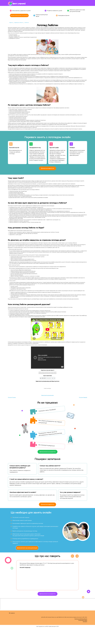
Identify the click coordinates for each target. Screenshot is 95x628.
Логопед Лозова (12, 397)
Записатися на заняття (47, 452)
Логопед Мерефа (83, 397)
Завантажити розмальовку (47, 395)
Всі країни (12, 613)
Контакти (85, 621)
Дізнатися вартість (47, 168)
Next (79, 575)
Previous (15, 575)
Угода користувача (82, 620)
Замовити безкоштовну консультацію (19, 15)
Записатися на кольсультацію (27, 548)
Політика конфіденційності (80, 618)
